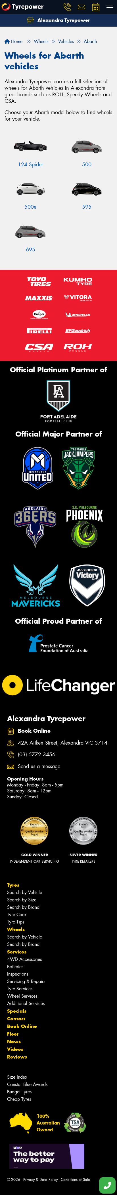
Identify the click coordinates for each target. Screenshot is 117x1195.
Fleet (12, 1034)
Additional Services (26, 1003)
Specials (16, 1011)
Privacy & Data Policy (40, 1179)
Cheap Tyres (19, 1099)
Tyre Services (19, 989)
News (14, 1041)
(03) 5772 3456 (36, 754)
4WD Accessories (24, 959)
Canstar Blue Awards (27, 1084)
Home (16, 41)
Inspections (17, 974)
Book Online (22, 1026)
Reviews (17, 1057)
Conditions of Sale (75, 1179)
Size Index (17, 1077)
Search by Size (21, 900)
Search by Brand (23, 907)
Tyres (13, 885)
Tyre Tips (15, 922)
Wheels (16, 929)
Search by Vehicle (24, 892)
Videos (15, 1049)
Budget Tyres (19, 1092)
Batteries (15, 967)
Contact (16, 1019)
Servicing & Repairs (26, 981)
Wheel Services (22, 996)
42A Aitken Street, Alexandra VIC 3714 (62, 743)
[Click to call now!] (67, 7)
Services (16, 952)
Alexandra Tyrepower (63, 20)
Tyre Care (16, 915)
